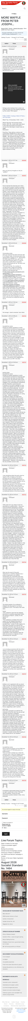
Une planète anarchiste (8, 962)
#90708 (24, 737)
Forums (10, 28)
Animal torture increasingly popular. (11, 851)
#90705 (24, 594)
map (4, 128)
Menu (14, 13)
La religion (5, 959)
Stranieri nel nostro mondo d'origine (11, 990)
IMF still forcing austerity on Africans (12, 946)
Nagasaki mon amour (8, 924)
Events (23, 1002)
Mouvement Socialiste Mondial (13, 954)
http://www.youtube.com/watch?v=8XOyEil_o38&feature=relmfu (11, 285)
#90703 (24, 494)
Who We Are (5, 1002)
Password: (5, 818)
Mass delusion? (6, 913)
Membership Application (18, 1006)
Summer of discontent (8, 918)
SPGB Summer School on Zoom (10, 916)
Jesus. (3, 847)
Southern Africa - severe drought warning (13, 936)
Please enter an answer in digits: (6, 825)
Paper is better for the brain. (9, 843)
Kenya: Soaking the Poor (8, 939)
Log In (5, 834)
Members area (20, 1004)
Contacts (6, 1006)
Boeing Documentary (7, 849)
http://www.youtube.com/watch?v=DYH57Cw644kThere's (12, 275)
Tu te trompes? (6, 956)
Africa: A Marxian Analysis (9, 934)
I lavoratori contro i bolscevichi (10, 982)
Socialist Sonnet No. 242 (9, 921)
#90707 (24, 674)
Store (5, 1004)
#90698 (24, 243)
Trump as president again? (9, 845)
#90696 (24, 160)
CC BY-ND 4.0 (20, 1009)
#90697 (24, 175)
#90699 (24, 302)
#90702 (24, 465)
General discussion (18, 28)
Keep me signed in (8, 822)
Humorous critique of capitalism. (10, 852)
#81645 (24, 46)
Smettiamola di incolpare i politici (11, 985)
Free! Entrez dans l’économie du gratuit (12, 964)
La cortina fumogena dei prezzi (10, 987)
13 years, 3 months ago (11, 34)
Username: (5, 813)
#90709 (24, 780)
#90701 (24, 362)
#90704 (24, 562)
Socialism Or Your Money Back (13, 911)
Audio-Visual (15, 1002)
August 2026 (4, 28)
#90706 (24, 639)
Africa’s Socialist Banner (11, 931)
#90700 (24, 316)
